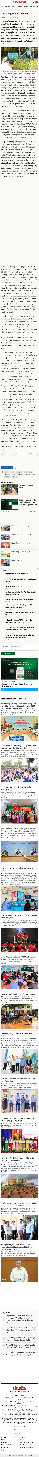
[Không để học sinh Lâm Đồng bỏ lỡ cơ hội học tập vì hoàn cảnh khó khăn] (19, 1227)
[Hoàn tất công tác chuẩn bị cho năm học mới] (19, 1061)
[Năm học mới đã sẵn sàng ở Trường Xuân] (19, 1016)
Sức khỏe (19, 474)
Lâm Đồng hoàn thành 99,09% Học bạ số (18, 957)
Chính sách (4, 1447)
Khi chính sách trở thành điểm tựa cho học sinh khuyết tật (19, 916)
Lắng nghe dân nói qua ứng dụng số (16, 574)
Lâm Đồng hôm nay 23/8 (20, 552)
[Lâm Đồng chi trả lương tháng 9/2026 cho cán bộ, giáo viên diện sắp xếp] (19, 770)
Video (3, 1450)
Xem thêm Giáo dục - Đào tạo (13, 699)
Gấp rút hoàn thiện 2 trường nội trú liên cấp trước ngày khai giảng (19, 1159)
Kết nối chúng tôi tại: (19, 1430)
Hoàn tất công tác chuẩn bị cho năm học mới (17, 1034)
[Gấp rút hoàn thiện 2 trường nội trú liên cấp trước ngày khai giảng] (19, 1186)
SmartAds (7, 511)
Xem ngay (32, 511)
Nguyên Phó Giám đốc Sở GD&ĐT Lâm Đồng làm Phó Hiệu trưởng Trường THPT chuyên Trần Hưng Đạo (20, 1319)
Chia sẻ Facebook (7, 467)
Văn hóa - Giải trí (6, 1445)
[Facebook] (23, 1433)
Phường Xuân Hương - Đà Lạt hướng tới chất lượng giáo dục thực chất (17, 1119)
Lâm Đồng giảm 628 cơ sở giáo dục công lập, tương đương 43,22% (20, 1339)
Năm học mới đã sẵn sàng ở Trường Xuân (18, 994)
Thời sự (20, 6)
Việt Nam (15, 476)
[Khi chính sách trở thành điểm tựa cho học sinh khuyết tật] (19, 940)
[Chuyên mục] (2, 2)
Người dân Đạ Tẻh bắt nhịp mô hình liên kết (19, 599)
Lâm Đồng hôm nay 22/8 (20, 560)
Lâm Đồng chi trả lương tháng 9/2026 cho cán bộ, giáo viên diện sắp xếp (18, 747)
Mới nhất (7, 6)
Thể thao (7, 474)
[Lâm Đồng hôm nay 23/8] (5, 554)
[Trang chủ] (2, 6)
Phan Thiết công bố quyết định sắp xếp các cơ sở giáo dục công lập (20, 1346)
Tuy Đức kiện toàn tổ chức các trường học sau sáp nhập (18, 788)
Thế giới (13, 472)
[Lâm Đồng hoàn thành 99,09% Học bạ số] (19, 977)
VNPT (33, 474)
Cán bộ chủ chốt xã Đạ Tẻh (13, 586)
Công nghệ (19, 472)
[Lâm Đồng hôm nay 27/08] (9, 489)
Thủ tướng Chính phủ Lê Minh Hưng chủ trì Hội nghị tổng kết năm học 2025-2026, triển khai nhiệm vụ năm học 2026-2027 (18, 706)
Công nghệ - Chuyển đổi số (27, 1447)
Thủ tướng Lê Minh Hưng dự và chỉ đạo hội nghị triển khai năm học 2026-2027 (18, 830)
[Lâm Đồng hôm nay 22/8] (5, 562)
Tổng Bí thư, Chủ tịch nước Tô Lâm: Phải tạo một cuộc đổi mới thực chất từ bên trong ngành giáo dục (18, 1247)
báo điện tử (7, 476)
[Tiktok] (15, 1433)
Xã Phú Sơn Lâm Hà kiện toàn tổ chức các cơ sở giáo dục (18, 1080)
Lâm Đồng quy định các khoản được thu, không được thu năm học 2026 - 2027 (21, 1330)
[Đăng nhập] (34, 2)
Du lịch (22, 1445)
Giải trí (13, 474)
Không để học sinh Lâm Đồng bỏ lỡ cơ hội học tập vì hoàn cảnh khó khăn (18, 1204)
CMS (17, 1455)
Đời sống (32, 6)
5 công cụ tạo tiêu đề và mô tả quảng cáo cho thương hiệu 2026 (28, 502)
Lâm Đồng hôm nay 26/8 (20, 526)
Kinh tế (26, 6)
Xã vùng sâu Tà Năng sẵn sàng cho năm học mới (19, 869)
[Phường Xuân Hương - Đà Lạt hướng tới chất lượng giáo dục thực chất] (19, 1141)
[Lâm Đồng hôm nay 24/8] (5, 545)
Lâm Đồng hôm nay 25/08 (21, 534)
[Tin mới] (5, 2)
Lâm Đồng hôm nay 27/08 (27, 486)
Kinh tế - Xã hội (28, 472)
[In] (15, 467)
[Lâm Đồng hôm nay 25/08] (5, 537)
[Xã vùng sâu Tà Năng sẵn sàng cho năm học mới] (19, 898)
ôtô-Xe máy (27, 474)
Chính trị (14, 6)
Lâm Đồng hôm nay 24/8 (20, 543)
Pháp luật (4, 1442)
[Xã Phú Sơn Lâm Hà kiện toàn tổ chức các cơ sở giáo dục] (19, 1101)
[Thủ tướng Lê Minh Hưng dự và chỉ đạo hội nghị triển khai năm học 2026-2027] (19, 851)
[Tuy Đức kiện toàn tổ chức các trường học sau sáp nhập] (19, 811)
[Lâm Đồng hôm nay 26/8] (5, 528)
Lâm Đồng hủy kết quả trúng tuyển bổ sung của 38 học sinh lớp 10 (20, 1353)
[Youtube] (19, 1433)
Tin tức (6, 472)
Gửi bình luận (8, 653)
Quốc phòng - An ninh (26, 1442)
